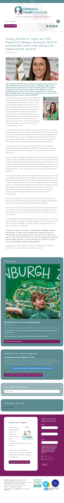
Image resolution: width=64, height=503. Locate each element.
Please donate (9, 26)
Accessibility (12, 487)
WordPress (7, 490)
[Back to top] (59, 498)
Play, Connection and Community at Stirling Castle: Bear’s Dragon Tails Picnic (26, 336)
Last (42, 436)
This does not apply (47, 456)
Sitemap (19, 487)
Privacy (6, 487)
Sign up (44, 464)
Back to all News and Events (13, 341)
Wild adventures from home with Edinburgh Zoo (22, 322)
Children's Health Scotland (30, 10)
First (42, 429)
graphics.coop (19, 488)
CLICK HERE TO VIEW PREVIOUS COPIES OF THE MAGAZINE (23, 375)
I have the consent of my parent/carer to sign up (48, 459)
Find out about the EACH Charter (19, 462)
